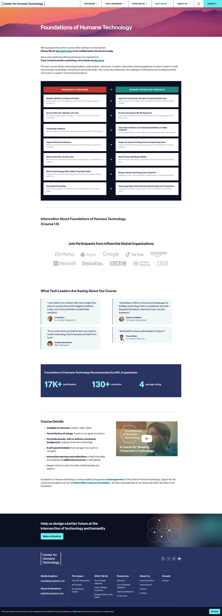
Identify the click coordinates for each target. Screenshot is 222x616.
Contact (143, 593)
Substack (121, 580)
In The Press (122, 596)
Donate (211, 3)
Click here (77, 611)
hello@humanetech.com (52, 593)
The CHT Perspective (81, 580)
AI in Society (77, 584)
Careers (143, 589)
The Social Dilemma (125, 591)
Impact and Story (147, 580)
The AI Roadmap (113, 3)
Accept (214, 611)
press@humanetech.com (53, 580)
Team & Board (146, 584)
